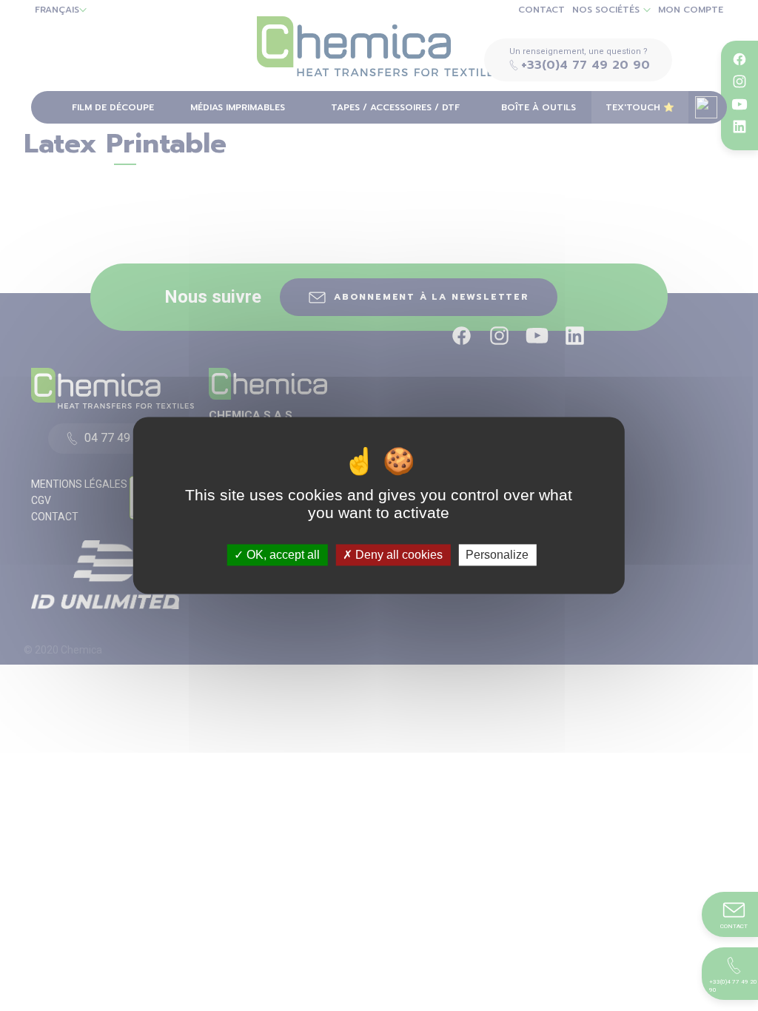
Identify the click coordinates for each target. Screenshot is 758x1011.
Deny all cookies (397, 554)
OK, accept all (282, 554)
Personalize (497, 554)
